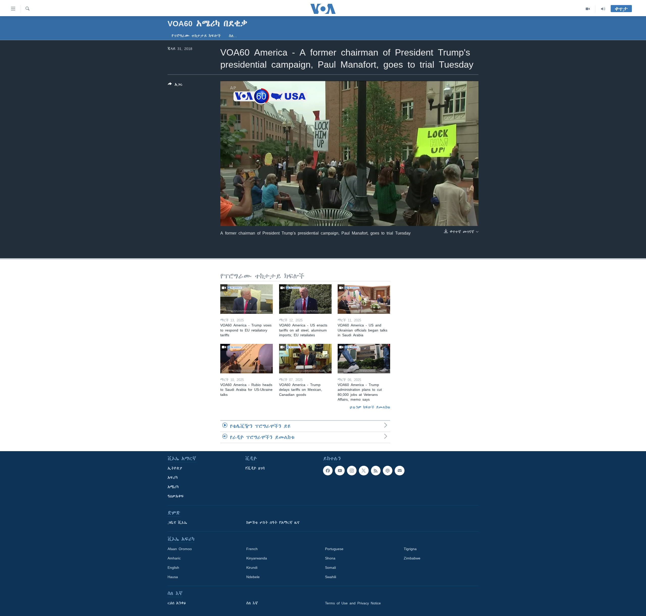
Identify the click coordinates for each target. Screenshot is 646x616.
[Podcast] (387, 470)
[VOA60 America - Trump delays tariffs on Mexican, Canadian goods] (305, 358)
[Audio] (603, 9)
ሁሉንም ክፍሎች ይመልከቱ (370, 407)
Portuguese (334, 549)
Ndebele (253, 577)
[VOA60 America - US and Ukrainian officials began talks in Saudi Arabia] (364, 299)
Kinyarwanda (256, 558)
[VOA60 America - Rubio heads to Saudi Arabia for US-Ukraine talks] (246, 358)
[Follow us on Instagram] (352, 470)
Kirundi (251, 567)
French (252, 549)
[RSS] (376, 470)
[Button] (175, 85)
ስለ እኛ (252, 603)
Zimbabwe (412, 558)
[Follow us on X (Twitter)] (363, 470)
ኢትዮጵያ (175, 468)
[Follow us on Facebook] (328, 470)
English (173, 567)
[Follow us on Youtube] (339, 470)
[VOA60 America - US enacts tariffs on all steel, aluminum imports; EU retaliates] (305, 299)
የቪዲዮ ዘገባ (255, 468)
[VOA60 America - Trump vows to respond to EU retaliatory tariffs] (246, 299)
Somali (330, 567)
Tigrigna (410, 549)
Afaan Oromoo (180, 549)
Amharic (174, 558)
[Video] (588, 9)
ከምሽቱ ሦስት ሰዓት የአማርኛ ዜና (273, 522)
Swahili (330, 577)
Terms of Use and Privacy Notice (353, 603)
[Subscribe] (399, 470)
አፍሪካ (173, 477)
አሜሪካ (173, 487)
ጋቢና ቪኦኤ (177, 522)
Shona (330, 558)
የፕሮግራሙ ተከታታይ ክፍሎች (196, 36)
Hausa (173, 577)
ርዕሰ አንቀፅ (177, 603)
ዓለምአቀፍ (176, 496)
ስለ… (233, 36)
